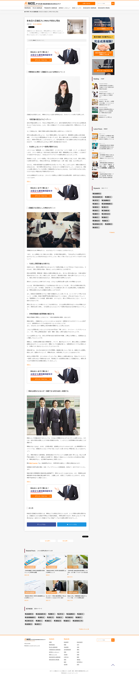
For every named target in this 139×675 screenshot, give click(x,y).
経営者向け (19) (78, 620)
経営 (78, 664)
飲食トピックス (76, 8)
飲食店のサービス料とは (105, 117)
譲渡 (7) (79, 617)
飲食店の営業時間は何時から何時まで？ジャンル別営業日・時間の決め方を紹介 (106, 111)
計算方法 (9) (30, 620)
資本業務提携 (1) (31, 617)
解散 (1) (40, 620)
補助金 (78, 659)
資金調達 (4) (71, 614)
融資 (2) (67, 620)
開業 (65, 644)
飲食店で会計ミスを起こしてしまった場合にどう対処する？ (106, 95)
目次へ (29, 181)
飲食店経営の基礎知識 (89, 8)
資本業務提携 (67, 649)
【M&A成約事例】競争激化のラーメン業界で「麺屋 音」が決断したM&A (103, 166)
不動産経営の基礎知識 (50, 8)
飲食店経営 (80, 642)
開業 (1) (52, 614)
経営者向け (80, 662)
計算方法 (66, 657)
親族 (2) (49, 620)
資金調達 (66, 647)
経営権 (65, 664)
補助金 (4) (58, 620)
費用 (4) (42, 617)
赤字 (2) (61, 614)
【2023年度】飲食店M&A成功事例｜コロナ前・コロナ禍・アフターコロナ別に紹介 (77, 572)
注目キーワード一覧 (84, 629)
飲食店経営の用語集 (104, 8)
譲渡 (78, 654)
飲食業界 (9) (30, 614)
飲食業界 (66, 642)
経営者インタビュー (64, 8)
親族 (65, 659)
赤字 (78, 644)
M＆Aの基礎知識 (37, 8)
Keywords (112, 232)
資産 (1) (81, 614)
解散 (78, 657)
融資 (65, 662)
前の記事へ (65, 540)
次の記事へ (48, 540)
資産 (78, 647)
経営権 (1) (29, 624)
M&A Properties (33, 463)
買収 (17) (51, 617)
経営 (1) (38, 624)
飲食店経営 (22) (41, 614)
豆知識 (65, 654)
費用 (78, 649)
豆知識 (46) (70, 617)
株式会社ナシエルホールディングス (32, 645)
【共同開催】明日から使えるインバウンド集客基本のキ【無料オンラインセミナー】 (106, 156)
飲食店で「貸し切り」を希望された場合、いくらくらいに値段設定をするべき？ (106, 103)
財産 (78, 652)
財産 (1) (60, 617)
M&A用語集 (27, 8)
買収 (65, 652)
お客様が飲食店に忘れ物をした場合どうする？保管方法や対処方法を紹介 (106, 87)
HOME (27, 11)
